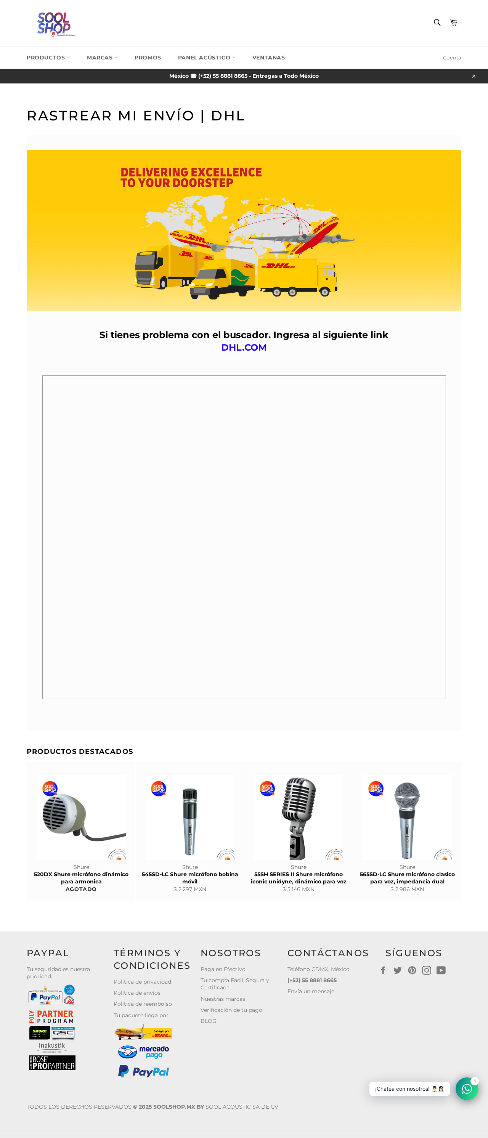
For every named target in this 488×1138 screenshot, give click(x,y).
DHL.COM (244, 347)
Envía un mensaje (310, 991)
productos (47, 57)
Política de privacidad (142, 981)
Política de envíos (137, 992)
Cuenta (452, 57)
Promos (148, 57)
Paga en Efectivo (223, 969)
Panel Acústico (205, 57)
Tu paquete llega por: (142, 1015)
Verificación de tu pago (231, 1010)
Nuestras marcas (223, 998)
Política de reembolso (143, 1003)
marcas (100, 57)
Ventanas (268, 57)
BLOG (209, 1021)
